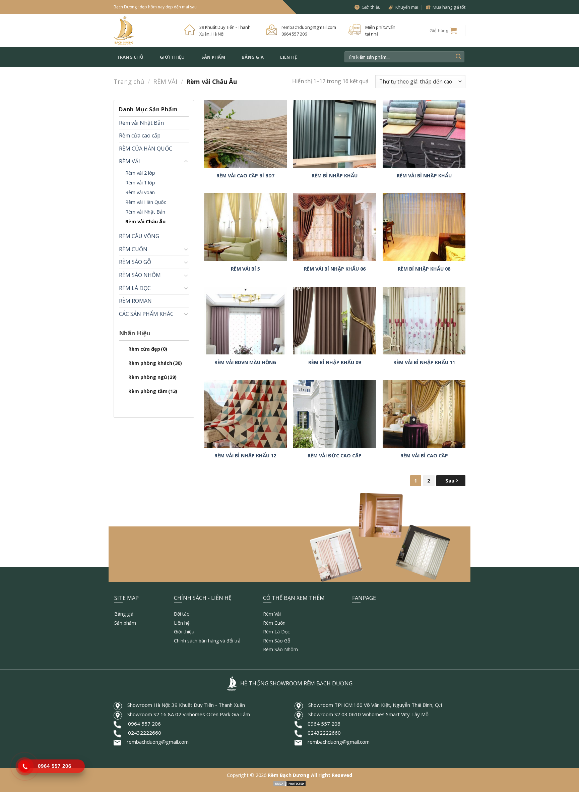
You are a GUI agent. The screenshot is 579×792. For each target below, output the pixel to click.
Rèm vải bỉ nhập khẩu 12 (245, 456)
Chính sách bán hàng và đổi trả (207, 640)
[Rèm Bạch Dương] (144, 30)
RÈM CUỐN (133, 249)
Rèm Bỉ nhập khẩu (335, 176)
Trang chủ (130, 57)
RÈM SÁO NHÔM (140, 275)
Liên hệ (288, 57)
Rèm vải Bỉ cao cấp (424, 456)
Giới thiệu (172, 57)
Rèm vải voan (140, 192)
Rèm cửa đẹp (147, 349)
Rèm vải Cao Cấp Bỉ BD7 (245, 176)
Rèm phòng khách (155, 363)
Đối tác (181, 614)
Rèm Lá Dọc (276, 631)
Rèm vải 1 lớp (140, 182)
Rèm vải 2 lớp (140, 173)
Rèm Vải (272, 614)
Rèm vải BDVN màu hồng (245, 362)
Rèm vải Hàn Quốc (145, 202)
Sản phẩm (213, 57)
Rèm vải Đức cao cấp (335, 456)
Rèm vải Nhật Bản (141, 122)
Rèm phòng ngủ (152, 377)
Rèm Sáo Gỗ (276, 640)
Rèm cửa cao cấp (139, 135)
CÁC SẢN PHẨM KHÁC (146, 314)
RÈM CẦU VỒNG (139, 236)
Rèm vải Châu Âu (145, 221)
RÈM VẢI (165, 81)
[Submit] (458, 57)
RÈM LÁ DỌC (135, 288)
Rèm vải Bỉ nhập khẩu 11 (424, 362)
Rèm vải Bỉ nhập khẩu (424, 176)
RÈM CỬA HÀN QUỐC (145, 148)
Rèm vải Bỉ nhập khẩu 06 (335, 269)
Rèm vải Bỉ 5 (245, 269)
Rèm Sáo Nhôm (280, 649)
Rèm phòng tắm (152, 391)
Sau (450, 480)
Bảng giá (253, 57)
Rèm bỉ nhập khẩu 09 (334, 362)
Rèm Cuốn (274, 623)
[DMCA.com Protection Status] (289, 783)
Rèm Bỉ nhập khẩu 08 (424, 269)
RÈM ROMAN (135, 300)
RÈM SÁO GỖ (135, 262)
